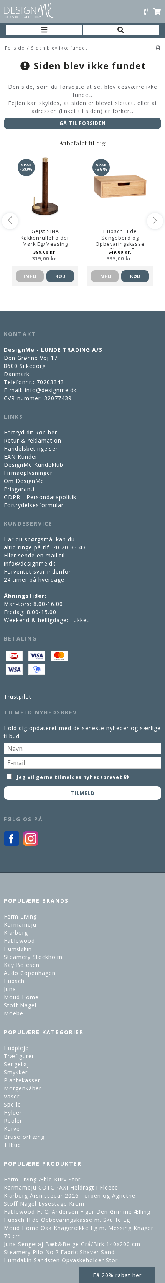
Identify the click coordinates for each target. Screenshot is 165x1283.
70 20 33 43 (69, 547)
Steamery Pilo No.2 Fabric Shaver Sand (59, 1252)
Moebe (13, 1013)
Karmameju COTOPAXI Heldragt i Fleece (61, 1187)
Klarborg (16, 932)
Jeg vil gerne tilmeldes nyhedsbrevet (70, 775)
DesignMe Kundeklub (33, 464)
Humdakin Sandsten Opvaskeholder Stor (61, 1260)
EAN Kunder (21, 456)
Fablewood (19, 940)
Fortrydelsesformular (34, 505)
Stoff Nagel (20, 1005)
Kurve (12, 1128)
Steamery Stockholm (33, 956)
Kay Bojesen (22, 964)
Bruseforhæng (24, 1136)
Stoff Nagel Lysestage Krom (44, 1203)
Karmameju (20, 924)
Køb (60, 276)
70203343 (50, 382)
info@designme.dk (51, 390)
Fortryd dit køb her (30, 432)
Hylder (13, 1112)
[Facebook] (11, 844)
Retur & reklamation (32, 440)
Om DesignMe (24, 480)
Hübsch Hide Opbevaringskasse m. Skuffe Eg (67, 1219)
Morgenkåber (22, 1088)
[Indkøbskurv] (157, 11)
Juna (10, 989)
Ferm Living (20, 916)
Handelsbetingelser (31, 448)
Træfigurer (19, 1056)
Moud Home (21, 997)
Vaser (12, 1096)
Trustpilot (17, 696)
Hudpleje (16, 1048)
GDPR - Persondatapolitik (40, 497)
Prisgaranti (19, 489)
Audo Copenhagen (30, 973)
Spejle (12, 1104)
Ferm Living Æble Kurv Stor (42, 1179)
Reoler (13, 1120)
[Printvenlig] (158, 48)
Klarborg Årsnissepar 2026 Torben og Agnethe (69, 1195)
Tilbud (12, 1144)
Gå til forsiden (82, 123)
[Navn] (82, 748)
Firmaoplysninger (28, 472)
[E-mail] (82, 762)
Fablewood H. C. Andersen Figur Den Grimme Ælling (77, 1211)
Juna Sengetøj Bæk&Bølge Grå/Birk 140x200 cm (72, 1244)
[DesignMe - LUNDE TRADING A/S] (29, 10)
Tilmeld (82, 793)
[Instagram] (30, 844)
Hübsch (14, 981)
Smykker (16, 1072)
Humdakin (18, 948)
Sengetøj (16, 1064)
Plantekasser (22, 1080)
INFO (30, 276)
